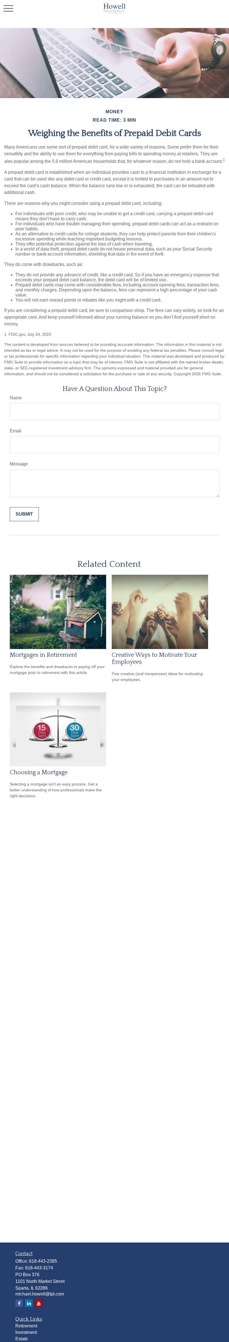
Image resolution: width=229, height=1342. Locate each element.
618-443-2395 (43, 1261)
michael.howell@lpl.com (39, 1294)
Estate (21, 1338)
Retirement (26, 1326)
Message (19, 464)
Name (16, 397)
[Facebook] (19, 1303)
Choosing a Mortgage (39, 772)
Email (15, 430)
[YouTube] (38, 1303)
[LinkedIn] (29, 1303)
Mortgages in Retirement (43, 655)
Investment (26, 1332)
